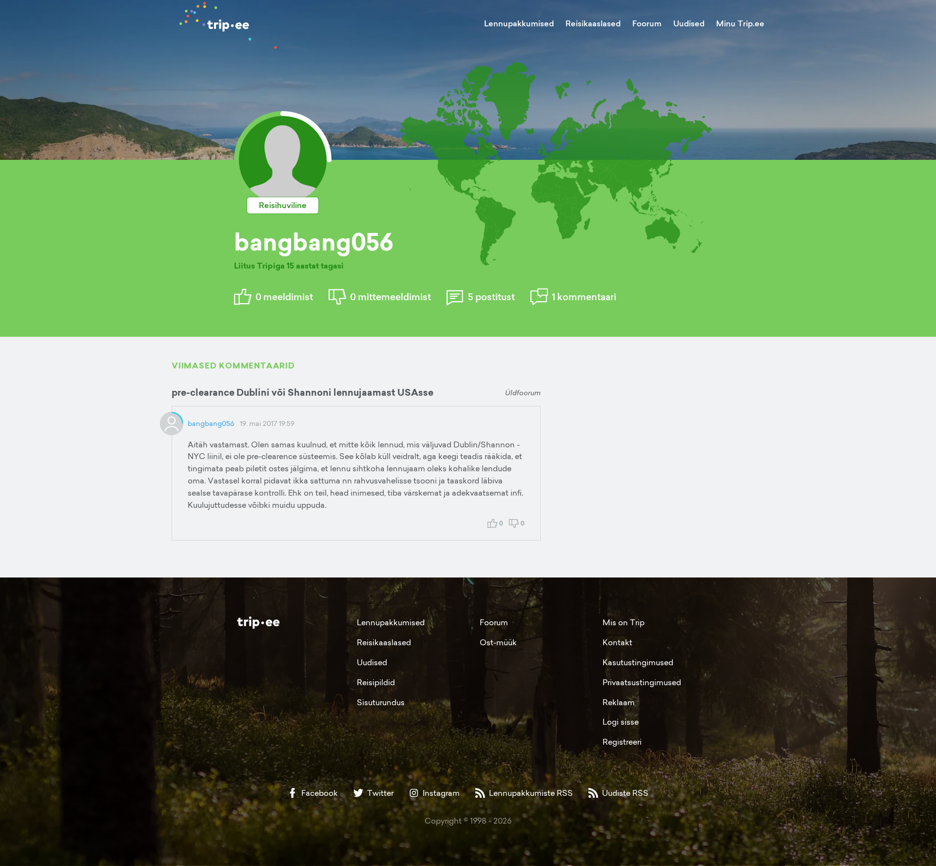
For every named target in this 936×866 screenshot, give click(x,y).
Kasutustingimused (638, 662)
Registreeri (622, 741)
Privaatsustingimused (642, 682)
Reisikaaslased (593, 23)
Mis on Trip (623, 622)
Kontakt (617, 642)
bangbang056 (211, 423)
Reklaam (619, 702)
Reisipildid (376, 682)
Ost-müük (498, 642)
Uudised (688, 23)
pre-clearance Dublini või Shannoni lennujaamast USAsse (302, 392)
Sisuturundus (381, 702)
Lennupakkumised (519, 23)
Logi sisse (621, 721)
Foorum (647, 23)
